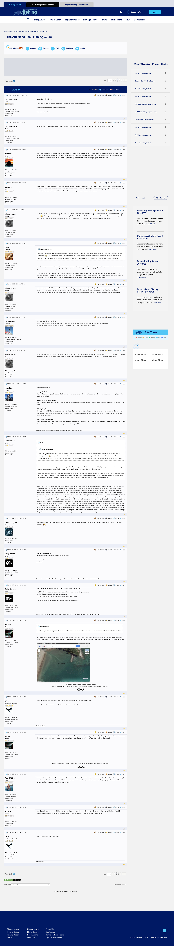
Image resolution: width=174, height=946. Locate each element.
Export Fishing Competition (76, 4)
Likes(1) (109, 437)
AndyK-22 (9, 778)
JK (6, 701)
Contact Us (50, 932)
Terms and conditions (55, 934)
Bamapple (9, 441)
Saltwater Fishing (24, 31)
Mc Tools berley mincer (143, 73)
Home (5, 31)
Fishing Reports (90, 19)
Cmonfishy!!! (10, 522)
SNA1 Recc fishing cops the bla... (146, 104)
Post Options (100, 95)
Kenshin (8, 388)
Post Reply (8, 81)
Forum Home (13, 31)
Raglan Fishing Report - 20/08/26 (148, 262)
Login (155, 12)
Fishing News (32, 929)
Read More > (150, 224)
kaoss (7, 624)
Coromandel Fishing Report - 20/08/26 (150, 237)
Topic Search (105, 89)
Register (69, 48)
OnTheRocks (10, 99)
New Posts (14, 48)
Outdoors (31, 937)
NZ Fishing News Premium (43, 4)
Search (33, 48)
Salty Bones (10, 554)
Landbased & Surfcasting (39, 31)
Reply (123, 95)
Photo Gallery (33, 932)
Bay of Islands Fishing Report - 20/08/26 (147, 290)
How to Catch (13, 932)
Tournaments (116, 19)
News (128, 19)
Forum (104, 19)
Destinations (139, 19)
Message (43, 89)
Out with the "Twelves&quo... (145, 81)
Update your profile (54, 937)
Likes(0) (109, 95)
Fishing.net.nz (15, 4)
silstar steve (10, 214)
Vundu (8, 187)
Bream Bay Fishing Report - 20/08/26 (150, 211)
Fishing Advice (38, 19)
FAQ (57, 48)
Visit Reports (160, 198)
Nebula (8, 154)
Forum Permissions (119, 884)
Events (46, 48)
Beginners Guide (72, 19)
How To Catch (55, 19)
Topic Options (116, 89)
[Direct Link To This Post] (6, 95)
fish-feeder (9, 321)
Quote (117, 95)
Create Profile (136, 12)
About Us (50, 929)
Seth (7, 247)
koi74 (7, 811)
